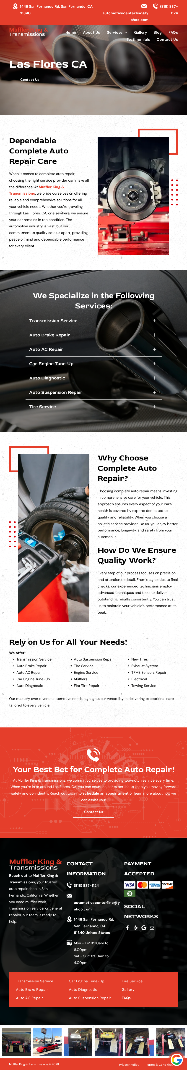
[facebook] (127, 927)
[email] (152, 927)
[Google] (143, 927)
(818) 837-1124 (86, 885)
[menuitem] (67, 32)
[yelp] (135, 927)
